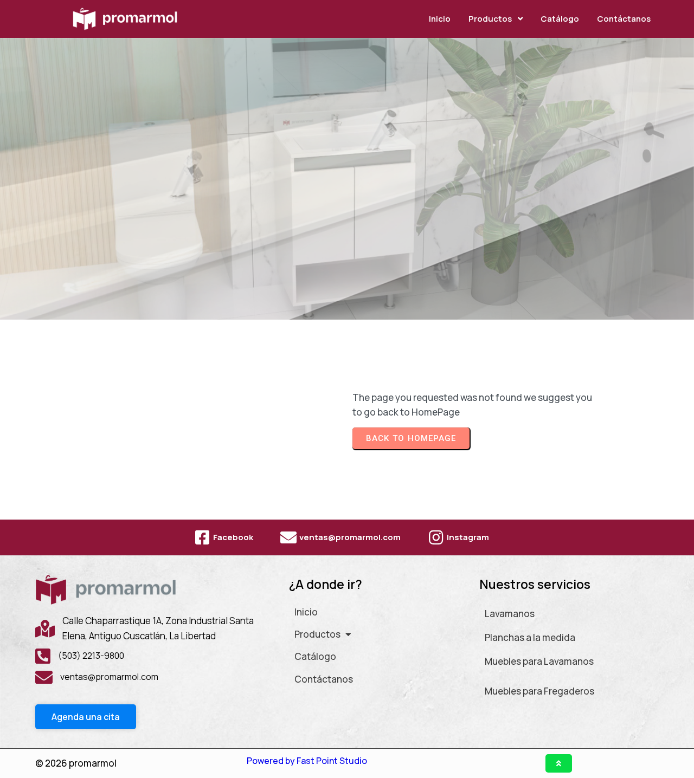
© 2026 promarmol (76, 763)
